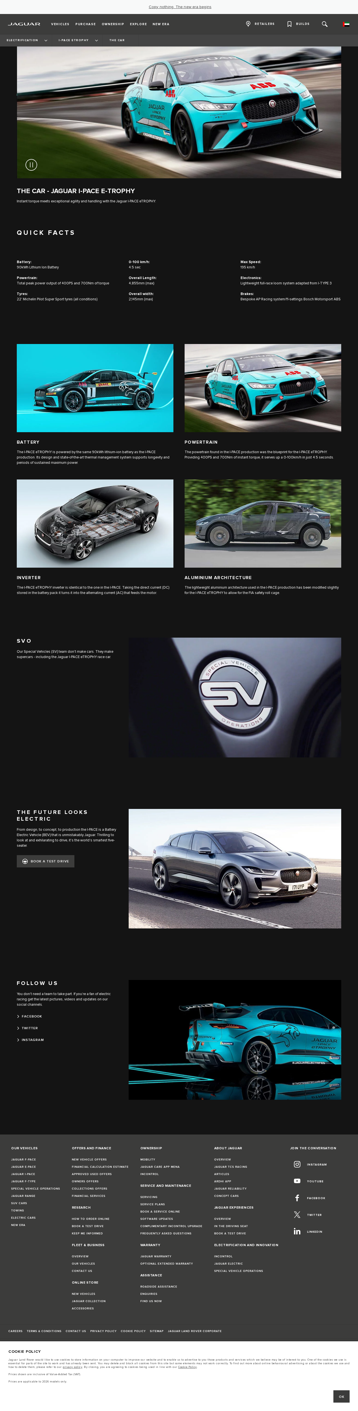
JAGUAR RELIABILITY (230, 1188)
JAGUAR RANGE (23, 1196)
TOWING (17, 1210)
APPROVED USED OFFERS (92, 1174)
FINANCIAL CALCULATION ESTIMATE (100, 1167)
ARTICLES (221, 1174)
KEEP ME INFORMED (87, 1233)
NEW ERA (18, 1225)
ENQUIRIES (148, 1294)
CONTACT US (82, 1271)
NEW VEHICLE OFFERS (89, 1159)
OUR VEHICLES (83, 1263)
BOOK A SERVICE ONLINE (160, 1211)
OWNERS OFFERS (85, 1181)
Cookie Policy (187, 1367)
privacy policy (72, 1367)
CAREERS (15, 1331)
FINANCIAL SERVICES (88, 1196)
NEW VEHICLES (83, 1294)
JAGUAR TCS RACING (230, 1167)
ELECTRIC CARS (23, 1218)
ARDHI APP (222, 1181)
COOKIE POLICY (133, 1331)
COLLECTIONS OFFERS (89, 1188)
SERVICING (148, 1197)
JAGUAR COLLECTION (89, 1301)
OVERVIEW (80, 1256)
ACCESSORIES (83, 1308)
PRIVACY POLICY (103, 1331)
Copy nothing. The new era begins (180, 7)
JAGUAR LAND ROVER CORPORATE (195, 1331)
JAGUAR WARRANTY (155, 1256)
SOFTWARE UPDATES (156, 1219)
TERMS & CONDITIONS (44, 1331)
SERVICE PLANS (152, 1204)
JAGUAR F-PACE (23, 1159)
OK (341, 1397)
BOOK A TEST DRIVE (50, 861)
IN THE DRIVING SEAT (231, 1226)
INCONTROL (149, 1174)
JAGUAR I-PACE (23, 1174)
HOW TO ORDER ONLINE (91, 1219)
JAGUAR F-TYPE (23, 1181)
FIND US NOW (151, 1301)
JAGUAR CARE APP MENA (160, 1167)
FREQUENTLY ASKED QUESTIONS (166, 1233)
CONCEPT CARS (226, 1196)
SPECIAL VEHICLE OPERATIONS (35, 1188)
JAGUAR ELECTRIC (228, 1263)
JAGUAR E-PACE (23, 1167)
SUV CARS (19, 1203)
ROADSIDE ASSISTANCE (158, 1286)
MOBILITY (147, 1159)
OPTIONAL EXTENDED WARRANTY (166, 1263)
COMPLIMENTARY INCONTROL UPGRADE (171, 1226)
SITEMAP (157, 1331)
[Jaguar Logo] (24, 24)
